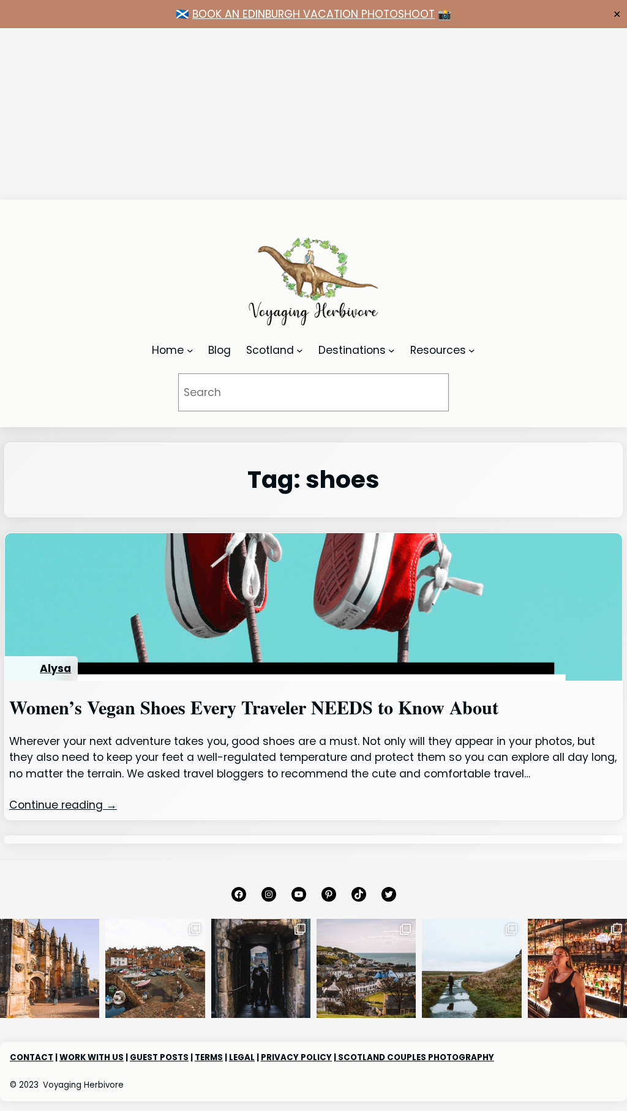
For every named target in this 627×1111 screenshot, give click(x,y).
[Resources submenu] (471, 350)
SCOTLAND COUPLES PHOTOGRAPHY (415, 1057)
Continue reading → (63, 805)
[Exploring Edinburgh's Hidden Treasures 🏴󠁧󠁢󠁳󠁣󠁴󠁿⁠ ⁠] (260, 968)
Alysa (55, 668)
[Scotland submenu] (299, 350)
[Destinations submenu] (391, 350)
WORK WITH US (91, 1057)
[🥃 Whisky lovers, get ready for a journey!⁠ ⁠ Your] (577, 968)
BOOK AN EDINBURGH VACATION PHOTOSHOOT (313, 14)
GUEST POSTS (159, 1057)
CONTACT (31, 1057)
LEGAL (242, 1057)
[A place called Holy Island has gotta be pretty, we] (471, 968)
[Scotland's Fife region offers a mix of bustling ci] (155, 968)
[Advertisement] (313, 114)
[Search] (423, 392)
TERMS (209, 1057)
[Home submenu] (190, 350)
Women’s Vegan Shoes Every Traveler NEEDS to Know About (253, 707)
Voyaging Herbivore (83, 1085)
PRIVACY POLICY (296, 1057)
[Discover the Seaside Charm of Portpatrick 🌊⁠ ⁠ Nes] (366, 968)
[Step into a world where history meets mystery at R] (49, 968)
